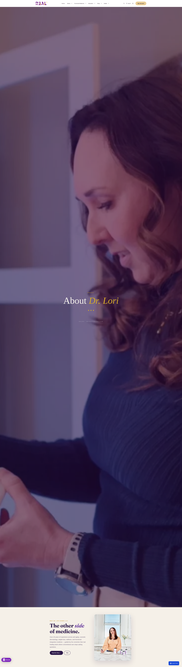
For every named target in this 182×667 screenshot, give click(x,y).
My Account (141, 3)
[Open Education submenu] (95, 3)
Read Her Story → (56, 652)
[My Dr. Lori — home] (41, 3)
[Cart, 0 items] (133, 3)
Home (63, 3)
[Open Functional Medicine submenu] (86, 3)
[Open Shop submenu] (101, 3)
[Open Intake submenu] (108, 3)
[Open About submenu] (72, 3)
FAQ (67, 652)
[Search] (124, 3)
